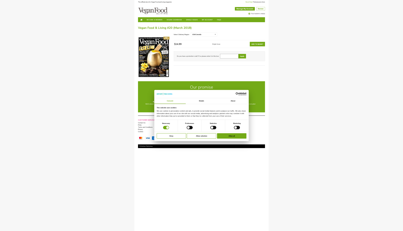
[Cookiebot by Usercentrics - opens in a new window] (237, 94)
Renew (260, 9)
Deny (171, 136)
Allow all (232, 136)
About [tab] (233, 101)
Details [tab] (201, 101)
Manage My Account (244, 9)
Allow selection (201, 136)
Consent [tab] (170, 101)
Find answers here (259, 2)
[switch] (190, 127)
